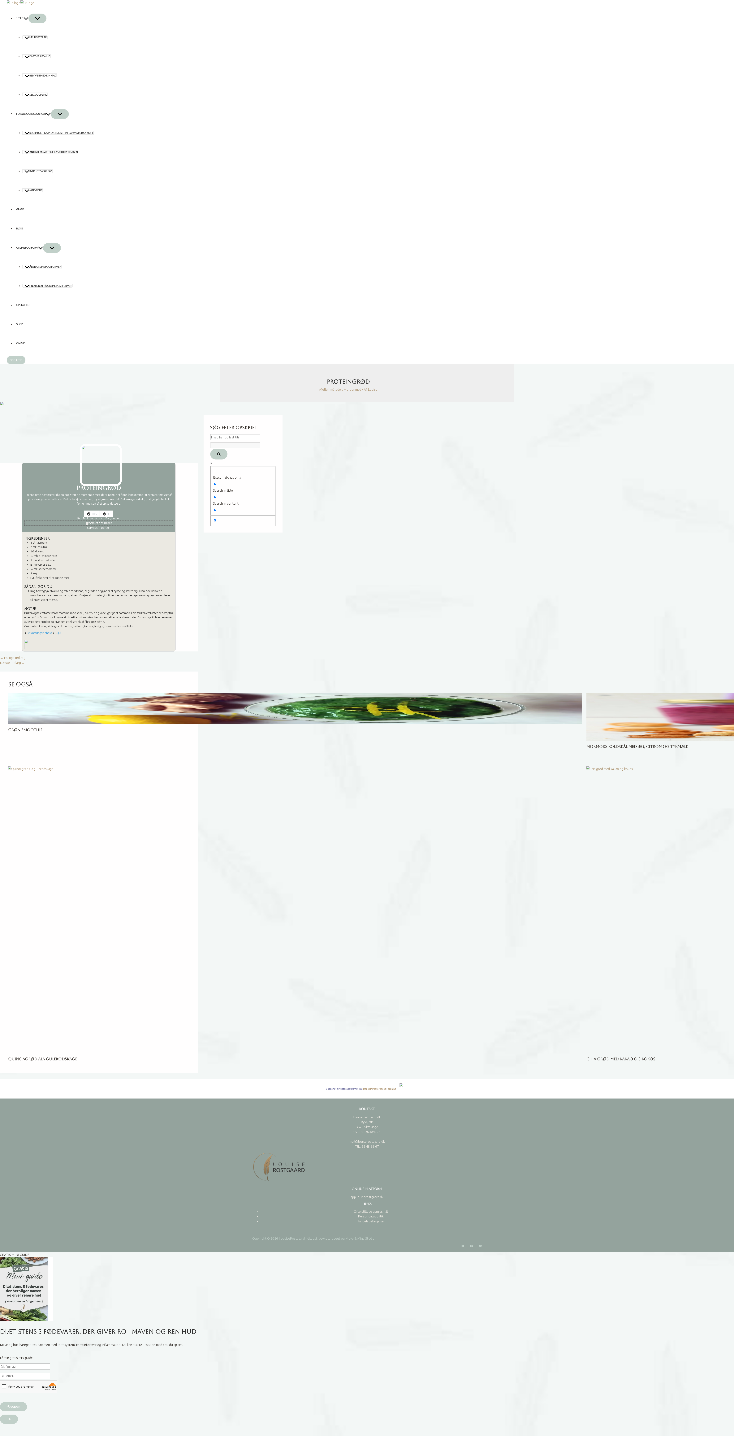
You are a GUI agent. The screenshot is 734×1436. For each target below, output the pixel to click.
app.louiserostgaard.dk (367, 1197)
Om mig (20, 343)
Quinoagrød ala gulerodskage (42, 1059)
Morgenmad (352, 389)
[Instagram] (471, 1245)
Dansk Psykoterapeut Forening (380, 1089)
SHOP (19, 324)
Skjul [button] (58, 632)
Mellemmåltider (330, 389)
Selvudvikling (38, 94)
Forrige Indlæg (12, 657)
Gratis (20, 209)
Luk (8, 1419)
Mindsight (35, 190)
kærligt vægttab (40, 171)
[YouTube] (480, 1245)
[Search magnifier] (218, 454)
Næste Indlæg (12, 662)
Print (93, 513)
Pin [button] (108, 513)
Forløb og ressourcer (31, 113)
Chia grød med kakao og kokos (620, 1059)
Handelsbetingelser (371, 1221)
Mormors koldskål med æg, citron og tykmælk (637, 746)
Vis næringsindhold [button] (39, 632)
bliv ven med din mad (42, 75)
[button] (26, 18)
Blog (19, 228)
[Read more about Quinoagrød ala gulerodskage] (295, 909)
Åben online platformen (45, 266)
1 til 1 (20, 18)
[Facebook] (462, 1245)
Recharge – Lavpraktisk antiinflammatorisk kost (61, 132)
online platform (27, 247)
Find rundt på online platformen (50, 285)
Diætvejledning (39, 56)
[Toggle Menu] (37, 18)
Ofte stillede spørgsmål (371, 1211)
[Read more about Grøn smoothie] (295, 708)
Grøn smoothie (25, 730)
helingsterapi (38, 37)
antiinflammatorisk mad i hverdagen (53, 152)
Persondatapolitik (371, 1216)
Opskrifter (23, 305)
